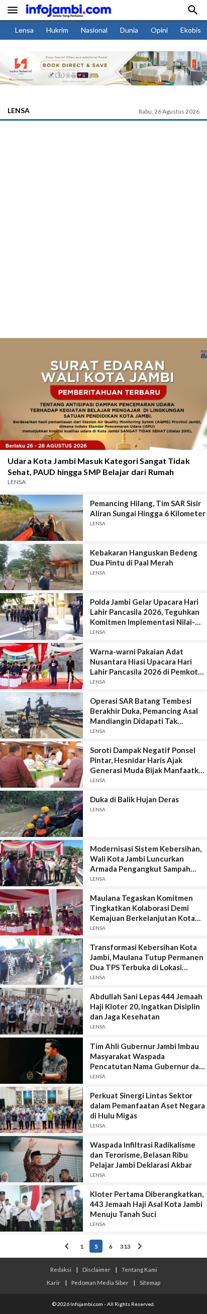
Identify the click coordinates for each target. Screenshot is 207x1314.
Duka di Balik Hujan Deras (134, 799)
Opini (159, 30)
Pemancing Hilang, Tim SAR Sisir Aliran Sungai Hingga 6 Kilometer (147, 508)
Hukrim (57, 30)
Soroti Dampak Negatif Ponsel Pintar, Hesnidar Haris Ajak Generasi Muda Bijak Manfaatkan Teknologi (148, 760)
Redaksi (60, 1269)
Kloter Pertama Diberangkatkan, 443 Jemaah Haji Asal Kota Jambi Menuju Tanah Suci (146, 1203)
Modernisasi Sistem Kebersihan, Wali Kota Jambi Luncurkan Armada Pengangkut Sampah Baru (145, 859)
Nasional (94, 30)
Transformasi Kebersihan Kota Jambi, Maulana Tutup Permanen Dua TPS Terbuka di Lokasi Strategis (146, 957)
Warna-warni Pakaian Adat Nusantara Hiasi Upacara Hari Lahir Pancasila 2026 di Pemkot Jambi (144, 662)
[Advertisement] (103, 229)
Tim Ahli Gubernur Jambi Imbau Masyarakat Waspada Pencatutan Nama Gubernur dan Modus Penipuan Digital (146, 1056)
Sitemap (150, 1282)
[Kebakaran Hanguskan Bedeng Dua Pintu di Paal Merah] (41, 567)
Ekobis (190, 30)
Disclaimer (96, 1269)
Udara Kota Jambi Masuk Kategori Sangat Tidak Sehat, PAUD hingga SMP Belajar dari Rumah (99, 466)
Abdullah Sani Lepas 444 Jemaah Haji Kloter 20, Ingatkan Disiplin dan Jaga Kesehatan (146, 1006)
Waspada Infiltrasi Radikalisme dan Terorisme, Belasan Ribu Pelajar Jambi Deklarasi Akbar (142, 1154)
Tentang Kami (139, 1269)
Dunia (129, 30)
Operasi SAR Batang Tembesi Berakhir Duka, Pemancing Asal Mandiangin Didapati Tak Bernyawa (144, 711)
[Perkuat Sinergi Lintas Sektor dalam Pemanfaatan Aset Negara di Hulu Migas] (41, 1110)
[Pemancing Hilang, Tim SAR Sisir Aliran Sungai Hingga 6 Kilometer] (41, 518)
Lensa (24, 30)
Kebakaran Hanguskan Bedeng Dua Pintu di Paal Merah (143, 557)
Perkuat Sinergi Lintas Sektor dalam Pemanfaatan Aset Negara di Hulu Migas (147, 1105)
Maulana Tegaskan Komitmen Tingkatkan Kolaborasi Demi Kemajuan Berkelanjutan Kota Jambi (142, 908)
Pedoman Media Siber (100, 1282)
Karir (53, 1282)
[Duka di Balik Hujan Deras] (41, 814)
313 (125, 1246)
